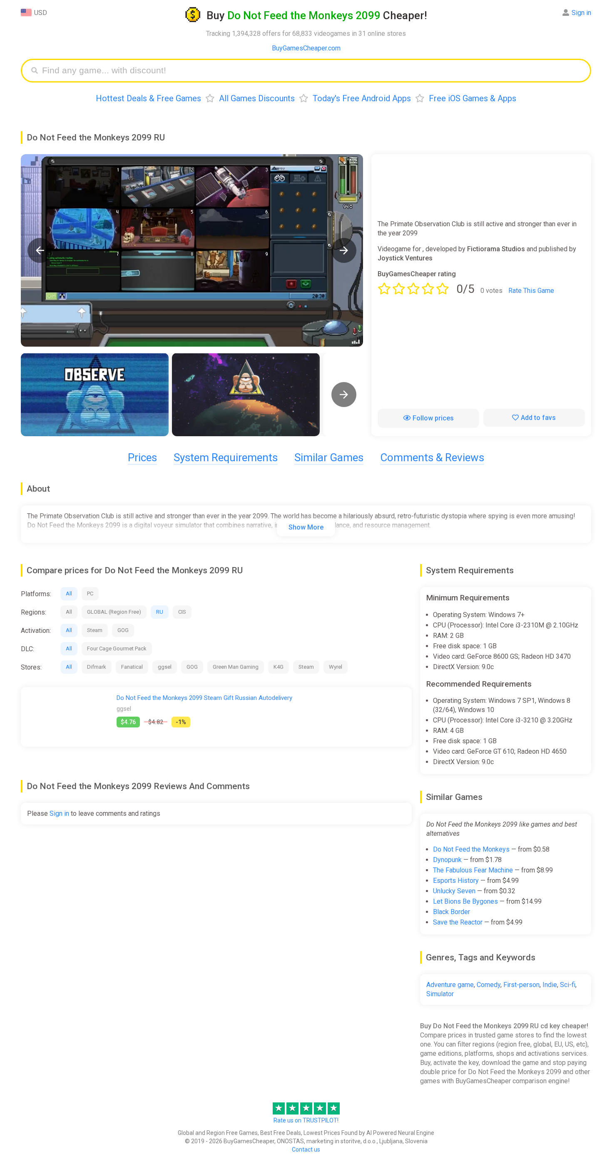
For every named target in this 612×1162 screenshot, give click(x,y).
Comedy (488, 985)
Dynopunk (447, 860)
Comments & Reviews (432, 457)
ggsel (165, 667)
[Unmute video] (192, 250)
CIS (182, 612)
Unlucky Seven (454, 891)
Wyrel (335, 667)
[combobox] (312, 70)
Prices (142, 457)
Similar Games (328, 457)
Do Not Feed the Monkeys (471, 849)
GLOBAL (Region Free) (114, 612)
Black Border (451, 912)
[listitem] (95, 394)
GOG (123, 630)
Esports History (456, 881)
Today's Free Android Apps (362, 98)
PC (90, 593)
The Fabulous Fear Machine (473, 870)
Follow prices (433, 418)
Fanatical (132, 667)
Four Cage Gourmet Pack (117, 648)
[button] (39, 250)
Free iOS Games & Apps (472, 98)
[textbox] (312, 70)
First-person (521, 985)
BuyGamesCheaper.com (306, 48)
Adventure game (450, 985)
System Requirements (226, 457)
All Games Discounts (257, 98)
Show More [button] (306, 527)
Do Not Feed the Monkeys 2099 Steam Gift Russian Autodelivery (204, 698)
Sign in (581, 13)
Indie (549, 985)
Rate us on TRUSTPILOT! (306, 1120)
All (69, 593)
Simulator (440, 994)
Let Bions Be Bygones (465, 901)
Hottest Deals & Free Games (148, 98)
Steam (94, 630)
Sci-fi (567, 985)
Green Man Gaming (236, 667)
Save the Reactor (458, 922)
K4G (279, 667)
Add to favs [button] (538, 418)
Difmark (96, 667)
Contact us (306, 1149)
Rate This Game (531, 291)
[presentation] (343, 394)
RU (159, 612)
